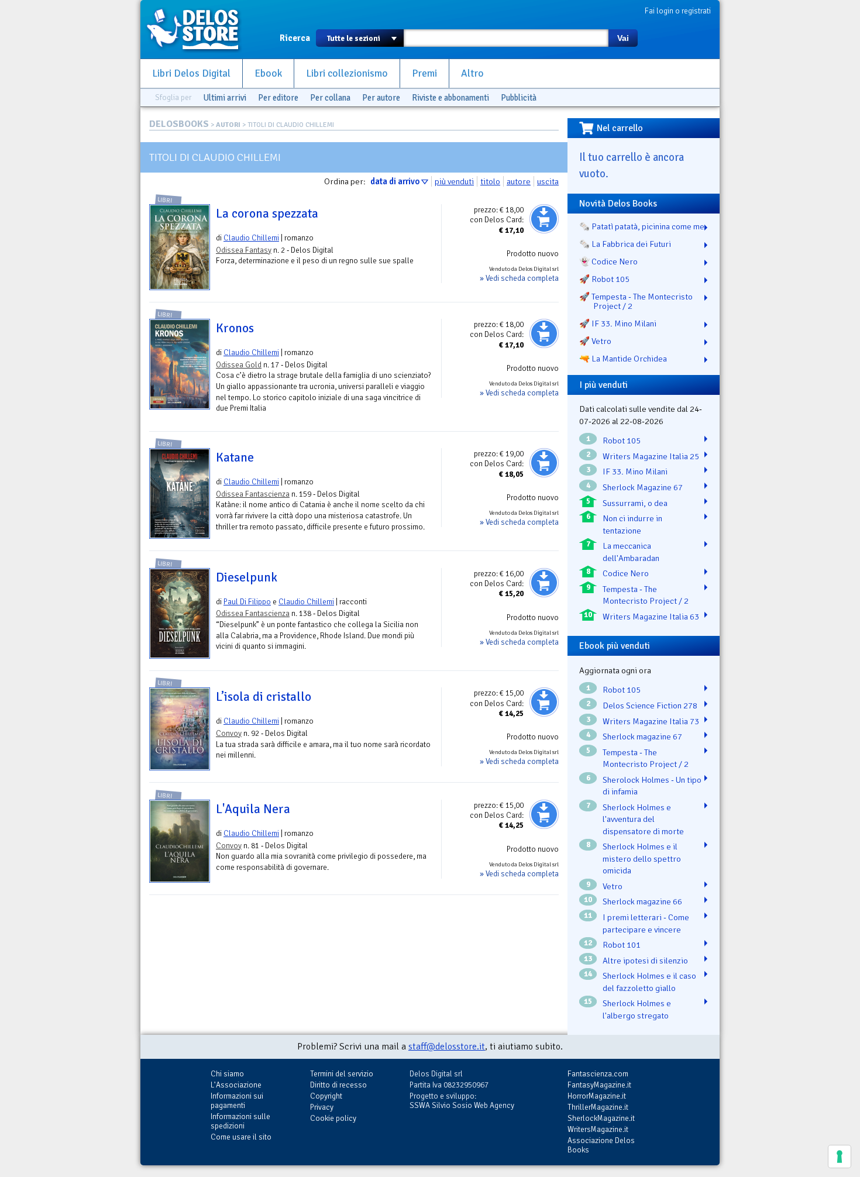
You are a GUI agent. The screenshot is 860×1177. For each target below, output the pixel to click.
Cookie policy (333, 1118)
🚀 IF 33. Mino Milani (617, 323)
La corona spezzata (267, 213)
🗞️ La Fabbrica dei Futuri (625, 244)
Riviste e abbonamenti (450, 97)
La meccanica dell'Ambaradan (631, 552)
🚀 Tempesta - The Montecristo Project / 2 (636, 301)
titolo (490, 181)
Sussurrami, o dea (635, 503)
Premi (424, 73)
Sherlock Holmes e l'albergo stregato (637, 1009)
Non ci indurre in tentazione (632, 524)
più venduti (454, 181)
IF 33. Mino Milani (635, 471)
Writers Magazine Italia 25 (651, 456)
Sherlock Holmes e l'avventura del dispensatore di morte (643, 819)
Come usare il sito (241, 1137)
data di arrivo (394, 181)
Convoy (229, 733)
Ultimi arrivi (224, 97)
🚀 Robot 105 (604, 279)
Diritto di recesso (338, 1085)
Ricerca (295, 38)
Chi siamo (227, 1074)
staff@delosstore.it (446, 1046)
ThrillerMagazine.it (597, 1107)
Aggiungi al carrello (544, 218)
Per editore (278, 97)
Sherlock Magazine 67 (643, 487)
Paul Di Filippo (247, 602)
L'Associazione (236, 1085)
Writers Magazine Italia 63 (651, 616)
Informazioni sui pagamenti (237, 1100)
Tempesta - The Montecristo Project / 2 (646, 595)
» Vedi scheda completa (519, 278)
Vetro (612, 886)
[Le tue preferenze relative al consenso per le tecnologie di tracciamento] (839, 1156)
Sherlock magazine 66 (642, 901)
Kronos (235, 328)
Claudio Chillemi (251, 238)
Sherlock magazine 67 (642, 736)
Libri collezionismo (347, 73)
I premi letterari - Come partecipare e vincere (646, 923)
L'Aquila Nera (253, 809)
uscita (548, 181)
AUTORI (228, 125)
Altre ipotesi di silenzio (645, 960)
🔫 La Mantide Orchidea (623, 358)
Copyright (326, 1096)
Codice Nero (626, 573)
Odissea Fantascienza (253, 494)
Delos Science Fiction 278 (650, 705)
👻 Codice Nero (608, 261)
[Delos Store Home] (198, 29)
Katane (235, 457)
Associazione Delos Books (601, 1145)
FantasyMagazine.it (599, 1085)
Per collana (330, 97)
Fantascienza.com (597, 1074)
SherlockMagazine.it (601, 1118)
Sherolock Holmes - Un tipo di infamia (652, 786)
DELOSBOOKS (179, 124)
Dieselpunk (246, 577)
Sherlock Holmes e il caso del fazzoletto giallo (649, 981)
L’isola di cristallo (263, 696)
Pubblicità (518, 97)
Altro (472, 73)
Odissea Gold (239, 365)
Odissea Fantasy (243, 250)
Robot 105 (622, 440)
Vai (623, 38)
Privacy (321, 1107)
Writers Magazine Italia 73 (651, 721)
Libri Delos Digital (191, 73)
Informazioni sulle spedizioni (240, 1121)
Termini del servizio (341, 1074)
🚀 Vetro (595, 341)
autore (519, 181)
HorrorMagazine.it (596, 1096)
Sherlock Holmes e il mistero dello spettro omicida (642, 858)
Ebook (268, 73)
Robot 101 (622, 944)
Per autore (381, 97)
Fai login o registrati (678, 11)
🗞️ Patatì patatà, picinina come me (641, 226)
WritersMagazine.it (597, 1129)
